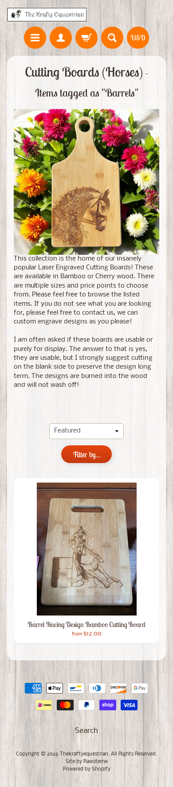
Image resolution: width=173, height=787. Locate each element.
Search (86, 731)
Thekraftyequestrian (84, 754)
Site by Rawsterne (87, 761)
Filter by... (87, 455)
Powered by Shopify (86, 769)
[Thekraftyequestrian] (46, 14)
